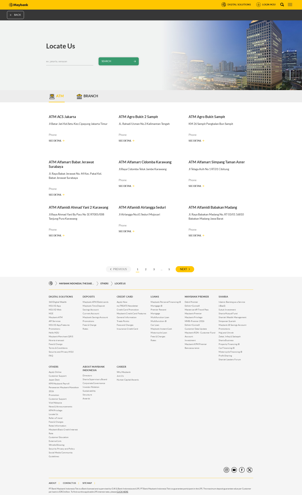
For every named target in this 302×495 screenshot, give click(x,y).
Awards (86, 398)
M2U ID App (55, 306)
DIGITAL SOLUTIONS (61, 296)
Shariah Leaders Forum (230, 359)
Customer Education (59, 437)
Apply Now (122, 302)
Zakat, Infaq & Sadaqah (230, 336)
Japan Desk (54, 380)
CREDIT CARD (125, 296)
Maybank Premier (193, 313)
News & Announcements (60, 406)
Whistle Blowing (56, 445)
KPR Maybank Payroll (59, 383)
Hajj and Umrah (226, 333)
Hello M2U (54, 333)
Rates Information (57, 426)
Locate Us (120, 283)
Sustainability (89, 391)
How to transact (56, 340)
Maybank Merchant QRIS (61, 336)
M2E (51, 313)
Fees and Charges (125, 325)
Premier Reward (158, 310)
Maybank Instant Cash (161, 329)
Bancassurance (192, 348)
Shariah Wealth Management (232, 317)
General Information (127, 317)
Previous (120, 269)
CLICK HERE (122, 492)
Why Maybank (124, 372)
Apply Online (55, 372)
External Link (55, 441)
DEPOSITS (89, 296)
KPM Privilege (55, 410)
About (52, 483)
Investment (190, 340)
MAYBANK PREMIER (197, 296)
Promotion (54, 395)
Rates (85, 329)
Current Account (91, 313)
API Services (55, 321)
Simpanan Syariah (227, 321)
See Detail (55, 140)
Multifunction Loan (160, 317)
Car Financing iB (227, 348)
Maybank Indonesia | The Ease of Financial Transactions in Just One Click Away (76, 283)
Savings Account (91, 310)
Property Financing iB (229, 344)
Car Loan (155, 325)
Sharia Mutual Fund (228, 313)
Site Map (87, 483)
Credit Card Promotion (128, 310)
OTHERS (104, 283)
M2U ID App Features (59, 325)
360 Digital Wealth (58, 302)
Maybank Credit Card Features (131, 313)
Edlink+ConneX (192, 306)
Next (183, 269)
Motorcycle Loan (159, 333)
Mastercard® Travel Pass (197, 310)
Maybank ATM (56, 317)
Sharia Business (226, 340)
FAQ (51, 356)
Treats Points (123, 321)
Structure (87, 395)
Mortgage (155, 313)
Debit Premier (191, 302)
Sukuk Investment (227, 310)
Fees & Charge (55, 344)
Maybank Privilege (193, 317)
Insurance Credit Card (127, 329)
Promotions (54, 329)
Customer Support (58, 376)
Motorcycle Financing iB (230, 352)
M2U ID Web (55, 310)
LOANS (155, 296)
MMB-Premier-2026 (194, 321)
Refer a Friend (55, 418)
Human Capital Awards (128, 380)
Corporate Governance (94, 383)
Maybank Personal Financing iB (166, 302)
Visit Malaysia (55, 403)
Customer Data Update (196, 329)
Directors (87, 375)
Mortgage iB (156, 306)
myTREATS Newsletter (127, 306)
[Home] (51, 283)
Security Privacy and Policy (62, 449)
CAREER (121, 366)
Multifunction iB (159, 321)
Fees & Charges (158, 336)
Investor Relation (91, 387)
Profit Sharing (225, 356)
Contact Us (69, 483)
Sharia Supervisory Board (95, 379)
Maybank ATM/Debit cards (95, 302)
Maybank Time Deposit (94, 306)
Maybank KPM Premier (196, 344)
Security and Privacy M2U (61, 352)
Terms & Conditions (58, 348)
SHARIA (223, 296)
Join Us (120, 376)
